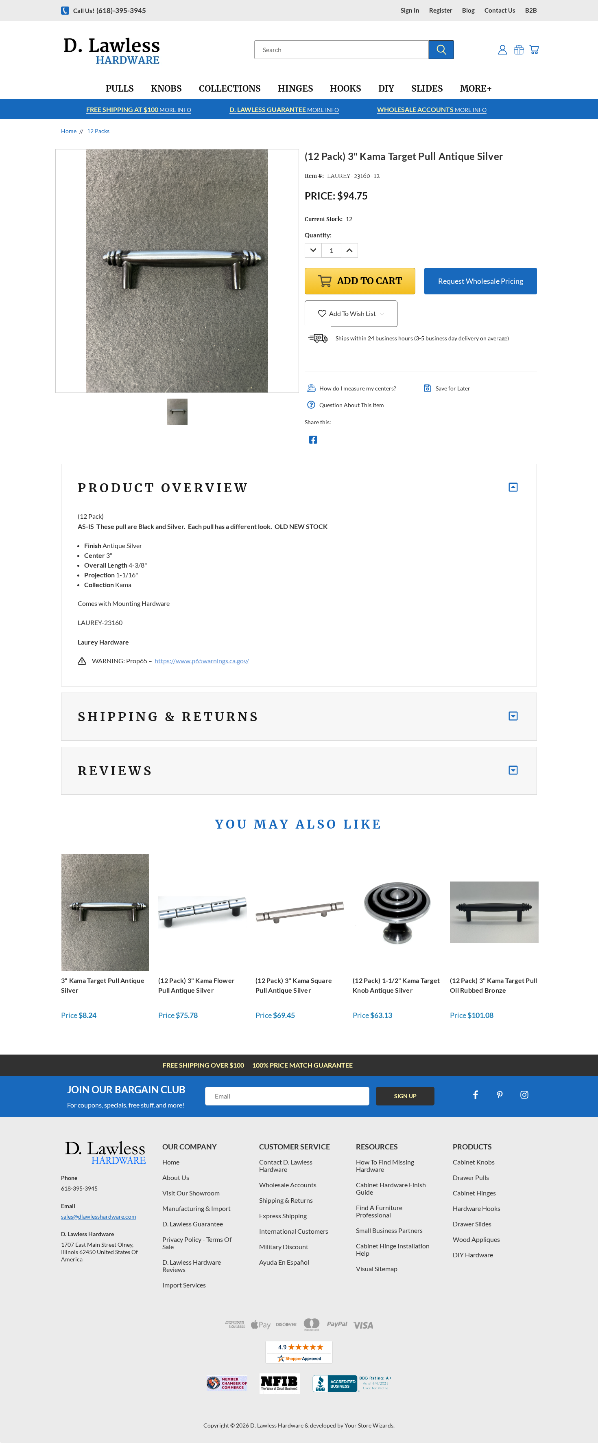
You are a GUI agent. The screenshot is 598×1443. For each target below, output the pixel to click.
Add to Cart (105, 911)
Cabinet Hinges (474, 1193)
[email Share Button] (342, 441)
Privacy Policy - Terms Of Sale (196, 1242)
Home (170, 1162)
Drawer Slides (472, 1224)
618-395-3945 (79, 1188)
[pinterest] (499, 1094)
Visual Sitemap (376, 1268)
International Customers (293, 1231)
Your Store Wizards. (370, 1425)
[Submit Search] (441, 49)
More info (138, 109)
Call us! (109, 10)
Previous (577, 1418)
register (440, 10)
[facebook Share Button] (313, 441)
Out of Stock (397, 911)
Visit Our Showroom (191, 1193)
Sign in (410, 10)
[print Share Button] (371, 441)
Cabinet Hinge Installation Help (393, 1249)
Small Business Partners (389, 1230)
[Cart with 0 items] (534, 49)
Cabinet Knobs (474, 1162)
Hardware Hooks (476, 1208)
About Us (175, 1177)
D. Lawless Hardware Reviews (191, 1265)
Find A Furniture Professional (379, 1211)
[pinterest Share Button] (401, 441)
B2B (531, 10)
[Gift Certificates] (519, 49)
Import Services (184, 1285)
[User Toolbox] (503, 49)
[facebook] (475, 1094)
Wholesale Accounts (287, 1185)
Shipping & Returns (286, 1200)
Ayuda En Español (284, 1262)
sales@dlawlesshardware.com (98, 1216)
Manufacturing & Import (196, 1208)
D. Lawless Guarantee (192, 1224)
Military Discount (283, 1246)
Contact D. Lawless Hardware (285, 1165)
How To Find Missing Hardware (385, 1165)
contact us (500, 10)
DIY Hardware (473, 1255)
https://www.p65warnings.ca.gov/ (202, 660)
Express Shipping (283, 1215)
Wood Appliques (476, 1239)
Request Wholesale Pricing (480, 280)
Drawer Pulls (471, 1177)
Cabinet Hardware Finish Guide (391, 1188)
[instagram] (524, 1094)
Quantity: (318, 235)
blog (468, 10)
